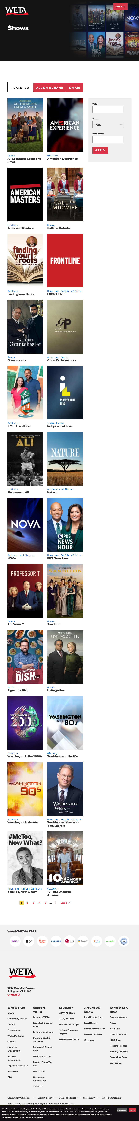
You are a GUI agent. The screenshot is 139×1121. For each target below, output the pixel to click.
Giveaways (89, 1039)
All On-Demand (49, 88)
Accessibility (89, 1097)
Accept (132, 1110)
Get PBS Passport (42, 1056)
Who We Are (16, 1008)
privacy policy (37, 1117)
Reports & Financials (17, 1065)
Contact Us (13, 994)
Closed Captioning (111, 1097)
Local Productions (93, 1017)
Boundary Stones (118, 1017)
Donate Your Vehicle (43, 1032)
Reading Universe (119, 1051)
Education (66, 1008)
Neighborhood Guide (94, 1028)
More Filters (98, 133)
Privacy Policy (45, 1097)
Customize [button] (121, 1110)
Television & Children (69, 1039)
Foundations (39, 1071)
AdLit (113, 1022)
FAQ (9, 1077)
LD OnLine (115, 1039)
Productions (13, 1030)
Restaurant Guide (93, 1034)
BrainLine (115, 1028)
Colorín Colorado (118, 1034)
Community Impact (17, 1018)
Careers (11, 1041)
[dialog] (69, 1113)
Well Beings (115, 1062)
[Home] (17, 12)
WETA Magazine (15, 1035)
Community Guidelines (19, 1097)
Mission (11, 1012)
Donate (120, 6)
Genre (95, 118)
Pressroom (12, 1071)
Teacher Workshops (69, 1024)
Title (94, 103)
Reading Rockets (118, 1045)
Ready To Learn (67, 1018)
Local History (91, 1022)
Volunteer (38, 1086)
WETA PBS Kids (67, 1012)
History (11, 1024)
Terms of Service (67, 1097)
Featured (20, 88)
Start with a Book (118, 1057)
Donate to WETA (41, 1017)
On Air (74, 88)
